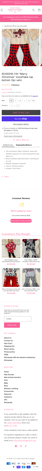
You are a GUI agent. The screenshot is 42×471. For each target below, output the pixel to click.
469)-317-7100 (11, 426)
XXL (33, 100)
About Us (7, 338)
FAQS (6, 355)
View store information (13, 136)
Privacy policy (9, 352)
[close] (40, 17)
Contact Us (8, 341)
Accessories (9, 391)
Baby (6, 383)
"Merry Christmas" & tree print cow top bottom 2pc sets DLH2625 (11, 289)
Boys (6, 386)
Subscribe (12, 325)
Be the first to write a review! (21, 221)
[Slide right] (25, 70)
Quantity (5, 105)
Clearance (8, 397)
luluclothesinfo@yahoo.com (25, 440)
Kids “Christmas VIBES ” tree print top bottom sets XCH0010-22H (31, 289)
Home (6, 372)
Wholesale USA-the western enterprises (19, 357)
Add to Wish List (22, 140)
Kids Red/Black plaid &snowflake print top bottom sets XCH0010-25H (11, 260)
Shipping (4, 92)
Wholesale (8, 360)
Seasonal (7, 394)
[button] (33, 10)
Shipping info (9, 346)
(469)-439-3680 (14, 423)
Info (5, 400)
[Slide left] (16, 70)
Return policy (9, 349)
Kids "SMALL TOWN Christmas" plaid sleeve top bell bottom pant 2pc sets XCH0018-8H (30, 260)
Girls (6, 380)
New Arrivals (9, 375)
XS (11, 100)
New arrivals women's (12, 377)
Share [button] (6, 177)
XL (29, 100)
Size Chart (8, 343)
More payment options (21, 124)
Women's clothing (11, 388)
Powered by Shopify (28, 458)
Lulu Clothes (17, 458)
